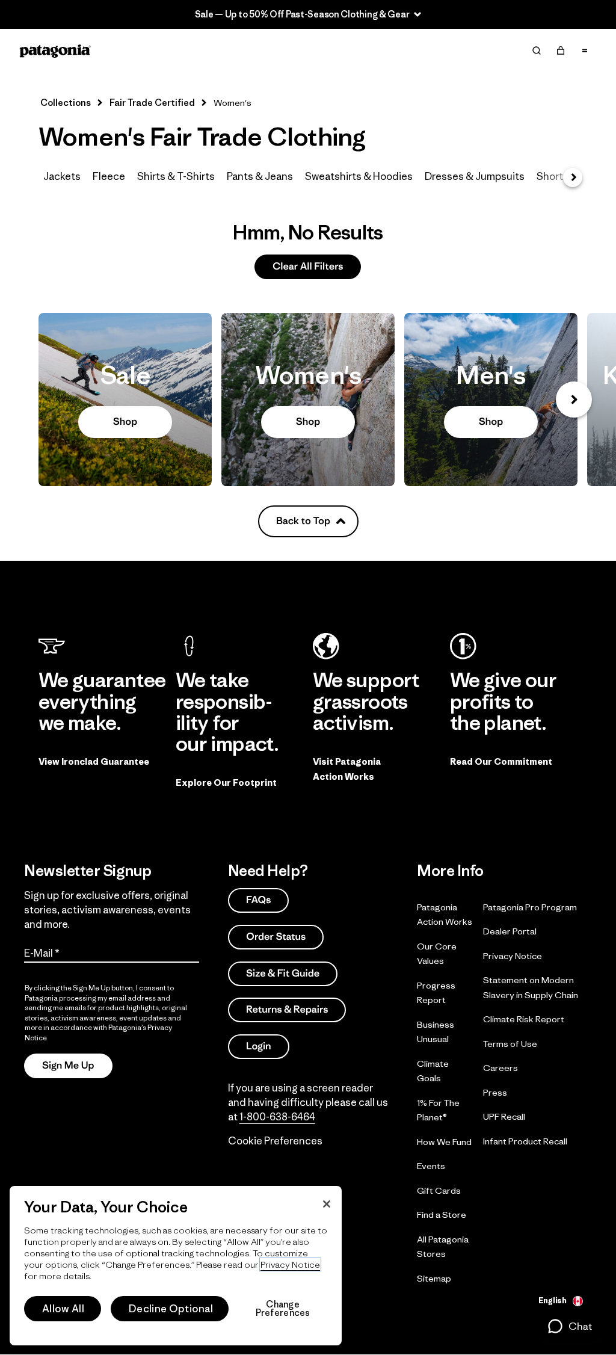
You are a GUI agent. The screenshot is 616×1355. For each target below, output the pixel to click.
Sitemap (434, 1277)
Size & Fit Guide (282, 972)
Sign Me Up (68, 1065)
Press (495, 1091)
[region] (176, 1265)
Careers (500, 1067)
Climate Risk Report (523, 1019)
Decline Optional (171, 1308)
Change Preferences (283, 1308)
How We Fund (444, 1141)
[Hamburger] (585, 51)
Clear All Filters (308, 266)
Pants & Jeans (260, 176)
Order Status (276, 936)
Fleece (109, 176)
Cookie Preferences (275, 1140)
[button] (569, 1326)
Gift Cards (439, 1190)
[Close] (326, 1204)
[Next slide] (574, 399)
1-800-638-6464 (277, 1116)
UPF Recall (504, 1116)
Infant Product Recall (525, 1140)
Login (258, 1046)
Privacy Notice (512, 955)
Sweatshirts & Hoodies (359, 176)
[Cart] (561, 51)
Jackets (62, 176)
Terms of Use (510, 1043)
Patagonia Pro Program (530, 906)
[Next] (572, 177)
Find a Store (441, 1214)
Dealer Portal (510, 931)
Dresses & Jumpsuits (475, 176)
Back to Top (303, 520)
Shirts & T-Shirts (176, 176)
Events (431, 1165)
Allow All (63, 1308)
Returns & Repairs (287, 1009)
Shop (125, 399)
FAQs (258, 900)
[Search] (537, 51)
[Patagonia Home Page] (55, 50)
